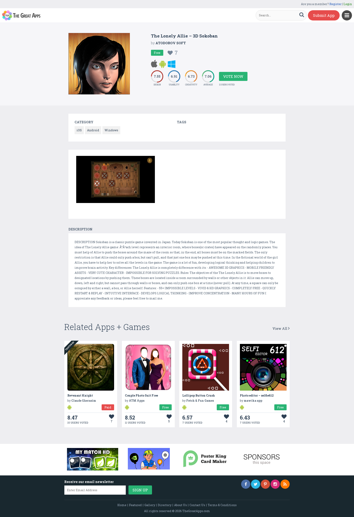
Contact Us (197, 505)
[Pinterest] (265, 484)
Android (93, 130)
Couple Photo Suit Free (141, 395)
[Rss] (285, 484)
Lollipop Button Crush (198, 395)
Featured (135, 505)
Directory (164, 505)
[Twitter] (255, 484)
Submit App (324, 15)
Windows (111, 130)
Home (121, 505)
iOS (79, 130)
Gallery (149, 505)
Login (348, 4)
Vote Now (233, 76)
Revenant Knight (80, 395)
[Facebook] (245, 484)
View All (280, 328)
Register (335, 4)
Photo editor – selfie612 (257, 395)
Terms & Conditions (222, 505)
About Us (180, 505)
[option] (116, 180)
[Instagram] (275, 484)
